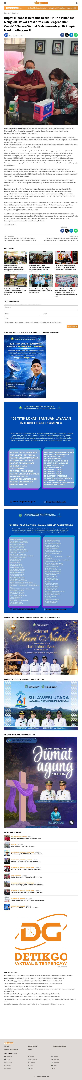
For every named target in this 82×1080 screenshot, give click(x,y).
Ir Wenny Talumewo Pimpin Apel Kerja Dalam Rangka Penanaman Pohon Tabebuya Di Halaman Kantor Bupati (20, 238)
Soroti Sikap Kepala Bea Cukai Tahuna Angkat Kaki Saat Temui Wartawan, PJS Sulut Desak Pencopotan (34, 1004)
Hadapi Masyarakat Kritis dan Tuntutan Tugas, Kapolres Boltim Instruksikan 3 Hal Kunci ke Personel (15, 291)
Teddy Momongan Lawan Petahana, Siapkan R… (27, 900)
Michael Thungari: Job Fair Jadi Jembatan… (26, 862)
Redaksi (6, 1046)
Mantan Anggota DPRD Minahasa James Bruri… (27, 854)
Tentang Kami (32, 1046)
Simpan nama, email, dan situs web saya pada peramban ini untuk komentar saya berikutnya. (33, 322)
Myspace (8, 1065)
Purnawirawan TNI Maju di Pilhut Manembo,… (26, 869)
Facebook (9, 1056)
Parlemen (14, 836)
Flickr (31, 1068)
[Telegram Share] (71, 35)
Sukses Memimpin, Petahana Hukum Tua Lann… (27, 885)
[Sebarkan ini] (62, 35)
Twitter (32, 1056)
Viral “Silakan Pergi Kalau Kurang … (23, 846)
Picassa (8, 1068)
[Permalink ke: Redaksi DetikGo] (6, 35)
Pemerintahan (30, 852)
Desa (12, 852)
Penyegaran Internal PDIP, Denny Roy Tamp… (26, 838)
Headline (13, 844)
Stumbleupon (33, 1059)
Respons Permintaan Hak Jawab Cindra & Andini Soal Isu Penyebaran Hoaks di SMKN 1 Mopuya (32, 996)
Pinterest (56, 1056)
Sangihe (24, 836)
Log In (30, 1049)
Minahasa (22, 852)
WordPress (56, 1059)
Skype (31, 1065)
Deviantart (56, 1062)
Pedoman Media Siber (59, 1046)
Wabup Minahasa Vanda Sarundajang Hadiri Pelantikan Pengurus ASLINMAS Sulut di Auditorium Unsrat (39, 268)
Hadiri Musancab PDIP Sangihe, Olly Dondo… (26, 877)
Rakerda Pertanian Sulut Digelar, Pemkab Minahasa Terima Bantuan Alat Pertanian (40, 290)
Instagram (9, 1062)
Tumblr (8, 1059)
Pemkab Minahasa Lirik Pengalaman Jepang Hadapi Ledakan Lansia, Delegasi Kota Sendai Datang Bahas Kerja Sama (15, 268)
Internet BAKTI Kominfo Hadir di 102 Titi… (25, 908)
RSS (55, 1068)
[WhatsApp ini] (76, 35)
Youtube (56, 1065)
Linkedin (32, 1062)
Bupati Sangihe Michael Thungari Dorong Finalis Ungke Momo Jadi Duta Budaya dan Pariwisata (32, 994)
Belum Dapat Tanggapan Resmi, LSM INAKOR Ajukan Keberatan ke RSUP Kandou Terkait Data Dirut (65, 267)
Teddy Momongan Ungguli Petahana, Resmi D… (27, 892)
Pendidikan (23, 860)
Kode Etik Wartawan (11, 1049)
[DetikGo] (41, 3)
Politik (19, 836)
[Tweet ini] (67, 35)
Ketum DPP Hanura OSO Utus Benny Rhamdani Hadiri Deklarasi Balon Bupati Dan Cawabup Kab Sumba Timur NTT (60, 238)
